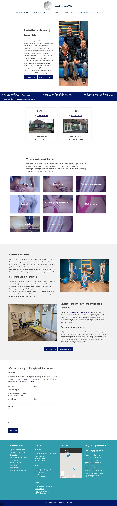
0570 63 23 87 (76, 116)
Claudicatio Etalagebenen (18, 452)
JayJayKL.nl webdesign (60, 502)
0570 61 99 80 (42, 116)
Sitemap (69, 502)
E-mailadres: (13, 399)
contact (24, 379)
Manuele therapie (15, 463)
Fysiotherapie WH (22, 13)
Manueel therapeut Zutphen (94, 470)
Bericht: (11, 406)
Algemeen (35, 13)
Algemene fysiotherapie (17, 450)
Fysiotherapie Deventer (92, 455)
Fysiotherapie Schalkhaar (93, 463)
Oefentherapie (14, 468)
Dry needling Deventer (92, 476)
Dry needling (14, 455)
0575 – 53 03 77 (39, 489)
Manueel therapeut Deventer (94, 473)
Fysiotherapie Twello (91, 468)
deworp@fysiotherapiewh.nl (44, 470)
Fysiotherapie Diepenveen (93, 458)
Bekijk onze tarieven (45, 77)
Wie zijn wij (46, 13)
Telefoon (36, 399)
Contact (98, 13)
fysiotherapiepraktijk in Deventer (80, 312)
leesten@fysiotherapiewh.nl (44, 486)
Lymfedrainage (14, 460)
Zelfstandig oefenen (84, 13)
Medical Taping (14, 465)
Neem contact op (30, 77)
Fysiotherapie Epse (91, 465)
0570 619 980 (29, 382)
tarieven (73, 332)
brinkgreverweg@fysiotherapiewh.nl (46, 453)
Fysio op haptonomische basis (19, 457)
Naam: (35, 386)
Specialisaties (69, 13)
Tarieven (57, 13)
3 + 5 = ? (11, 422)
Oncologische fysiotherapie (18, 470)
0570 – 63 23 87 (39, 456)
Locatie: (11, 386)
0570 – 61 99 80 (39, 472)
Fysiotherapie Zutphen (92, 460)
